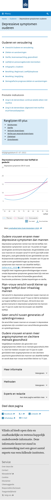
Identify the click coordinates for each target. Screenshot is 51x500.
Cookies (5, 477)
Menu (8, 13)
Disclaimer (6, 481)
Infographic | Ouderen (14, 67)
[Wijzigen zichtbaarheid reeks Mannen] (7, 218)
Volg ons (14, 495)
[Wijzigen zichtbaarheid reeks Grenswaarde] (32, 218)
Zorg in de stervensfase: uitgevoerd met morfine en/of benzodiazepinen (24, 109)
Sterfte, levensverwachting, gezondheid (21, 57)
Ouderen (13, 19)
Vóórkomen (12, 124)
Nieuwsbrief (13, 473)
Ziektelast (11, 136)
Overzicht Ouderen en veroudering (19, 47)
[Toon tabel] (30, 221)
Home (4, 19)
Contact (5, 470)
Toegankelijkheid (9, 491)
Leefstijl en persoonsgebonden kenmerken (22, 62)
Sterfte (10, 127)
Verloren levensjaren (15, 130)
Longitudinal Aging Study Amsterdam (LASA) (24, 228)
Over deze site (7, 466)
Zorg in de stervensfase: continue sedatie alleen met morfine (26, 101)
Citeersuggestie (8, 484)
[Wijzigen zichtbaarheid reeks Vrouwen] (19, 218)
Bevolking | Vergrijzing (14, 76)
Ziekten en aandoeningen (15, 52)
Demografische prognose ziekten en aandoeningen (26, 81)
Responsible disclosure (11, 488)
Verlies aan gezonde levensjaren (20, 133)
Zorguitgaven (12, 139)
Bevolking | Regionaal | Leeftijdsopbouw (21, 71)
